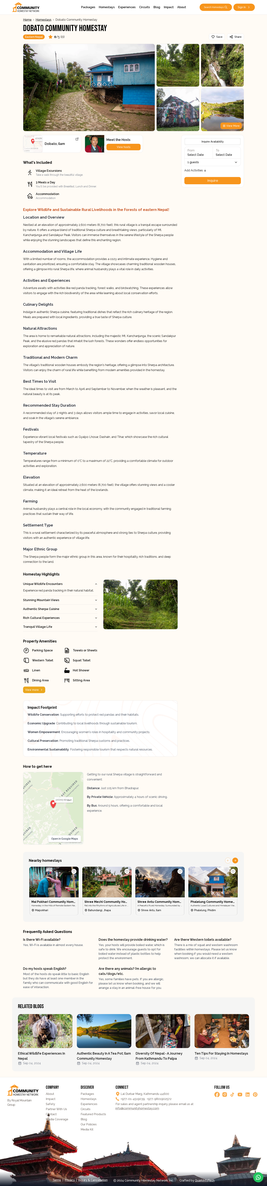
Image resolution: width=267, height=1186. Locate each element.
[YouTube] (240, 1094)
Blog (156, 7)
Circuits (144, 7)
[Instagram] (224, 1094)
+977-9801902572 (159, 1099)
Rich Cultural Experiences (41, 618)
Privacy (70, 1180)
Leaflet (27, 148)
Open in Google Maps (64, 838)
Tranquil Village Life (37, 626)
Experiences (126, 7)
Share (238, 36)
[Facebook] (217, 1094)
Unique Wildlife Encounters (42, 584)
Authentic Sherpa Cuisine (41, 609)
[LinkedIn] (247, 1094)
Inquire (212, 180)
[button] (33, 141)
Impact (169, 7)
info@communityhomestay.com (137, 1108)
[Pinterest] (255, 1094)
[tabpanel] (212, 165)
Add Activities (193, 170)
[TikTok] (232, 1094)
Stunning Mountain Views (41, 600)
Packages (88, 7)
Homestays (107, 7)
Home (27, 19)
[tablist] (212, 141)
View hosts (123, 147)
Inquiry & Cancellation (93, 1180)
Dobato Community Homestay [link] (76, 19)
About (181, 7)
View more (32, 689)
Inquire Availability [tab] (213, 141)
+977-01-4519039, (133, 1099)
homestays (43, 19)
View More (233, 125)
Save (219, 36)
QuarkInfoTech (205, 1180)
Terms (56, 1180)
